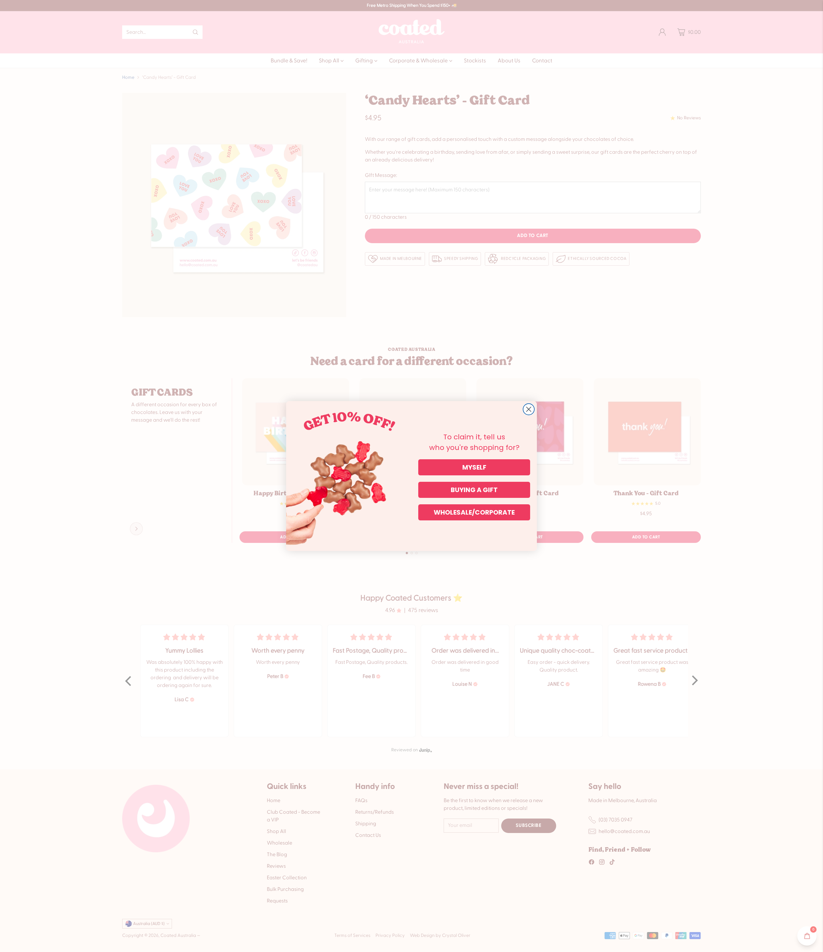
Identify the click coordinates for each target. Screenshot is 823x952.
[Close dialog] (528, 409)
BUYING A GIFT (474, 489)
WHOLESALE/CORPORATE (474, 512)
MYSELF (474, 467)
